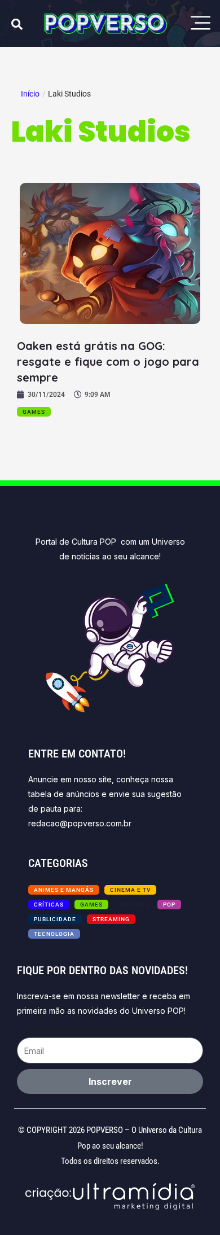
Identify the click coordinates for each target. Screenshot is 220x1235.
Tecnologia (54, 934)
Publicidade (55, 919)
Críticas (49, 904)
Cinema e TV (130, 890)
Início (30, 93)
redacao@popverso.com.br (79, 823)
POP (169, 904)
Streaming (111, 919)
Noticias (134, 904)
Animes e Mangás (64, 890)
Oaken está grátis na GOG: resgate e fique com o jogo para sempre (108, 361)
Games (34, 412)
